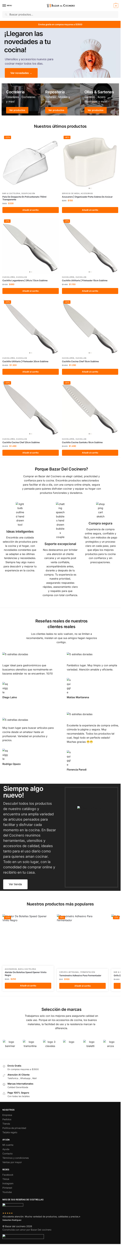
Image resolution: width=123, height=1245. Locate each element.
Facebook (7, 1174)
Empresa (7, 1115)
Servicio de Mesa (71, 193)
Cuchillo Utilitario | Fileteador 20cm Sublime (25, 361)
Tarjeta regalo (9, 1132)
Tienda (6, 1123)
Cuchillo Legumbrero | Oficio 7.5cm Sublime (25, 280)
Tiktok (5, 1179)
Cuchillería (8, 277)
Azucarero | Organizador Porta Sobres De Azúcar (87, 196)
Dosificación (28, 193)
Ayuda (5, 1149)
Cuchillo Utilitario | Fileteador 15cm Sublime (84, 280)
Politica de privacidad (14, 1128)
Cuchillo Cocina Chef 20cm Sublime (21, 442)
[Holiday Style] (60, 99)
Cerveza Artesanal (69, 972)
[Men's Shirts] (21, 99)
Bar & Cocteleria (11, 193)
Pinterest (7, 1187)
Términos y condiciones (15, 1157)
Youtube (7, 1192)
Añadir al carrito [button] (30, 210)
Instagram (7, 1183)
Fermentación (87, 972)
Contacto (7, 1153)
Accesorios (87, 193)
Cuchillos (21, 277)
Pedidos (6, 1119)
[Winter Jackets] (99, 99)
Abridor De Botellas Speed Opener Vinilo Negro (25, 973)
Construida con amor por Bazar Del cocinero (26, 1229)
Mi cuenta (7, 1144)
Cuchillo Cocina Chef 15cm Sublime (80, 361)
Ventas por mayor (12, 1162)
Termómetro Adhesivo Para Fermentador (80, 975)
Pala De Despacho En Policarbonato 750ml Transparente (24, 198)
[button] (115, 5)
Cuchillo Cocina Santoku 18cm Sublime (82, 442)
